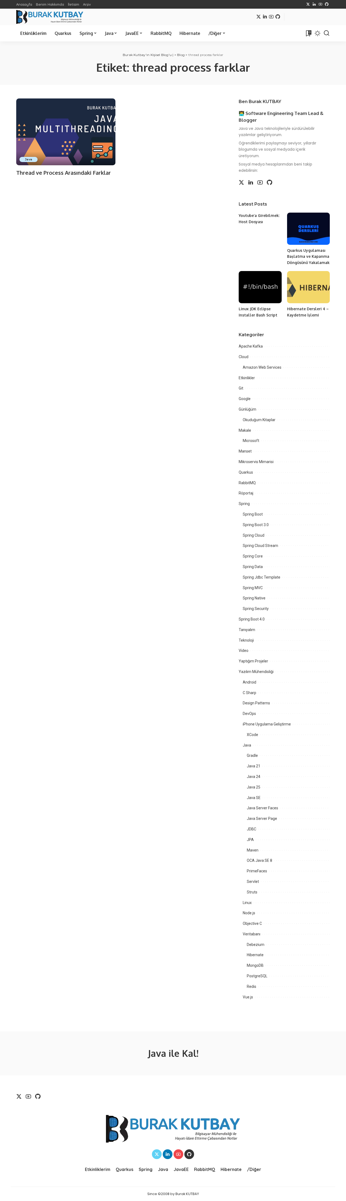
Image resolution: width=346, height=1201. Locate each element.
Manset (245, 451)
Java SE (254, 798)
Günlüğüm (247, 409)
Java (28, 159)
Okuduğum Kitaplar (259, 420)
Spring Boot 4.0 (252, 619)
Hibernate (255, 955)
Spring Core (253, 556)
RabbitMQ (247, 483)
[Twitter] (308, 4)
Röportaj (246, 493)
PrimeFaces (257, 871)
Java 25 (253, 787)
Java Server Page (262, 818)
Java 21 (253, 766)
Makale (245, 430)
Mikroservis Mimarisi (256, 462)
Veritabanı (251, 934)
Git (241, 388)
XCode (252, 735)
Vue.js (248, 997)
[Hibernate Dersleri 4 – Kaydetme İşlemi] (308, 287)
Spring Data (253, 567)
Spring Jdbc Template (261, 577)
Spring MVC (253, 588)
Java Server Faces (262, 808)
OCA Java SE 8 (259, 860)
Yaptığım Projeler (253, 661)
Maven (252, 850)
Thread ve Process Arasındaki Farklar (63, 172)
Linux (247, 902)
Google (245, 399)
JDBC (251, 829)
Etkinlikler (247, 378)
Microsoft (251, 440)
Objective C (252, 923)
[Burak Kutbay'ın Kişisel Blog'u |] (49, 17)
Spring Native (254, 598)
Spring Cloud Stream (260, 545)
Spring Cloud (253, 535)
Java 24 (253, 776)
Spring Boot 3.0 (256, 525)
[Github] (327, 4)
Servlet (253, 881)
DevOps (249, 713)
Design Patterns (256, 703)
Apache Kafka (251, 346)
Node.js (249, 913)
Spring (244, 503)
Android (249, 682)
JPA (250, 839)
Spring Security (256, 608)
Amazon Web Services (262, 367)
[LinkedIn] (314, 4)
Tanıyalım (247, 630)
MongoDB (255, 965)
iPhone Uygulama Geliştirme (267, 724)
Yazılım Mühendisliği (256, 671)
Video (243, 650)
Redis (251, 986)
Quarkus (246, 472)
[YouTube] (320, 4)
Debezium (255, 944)
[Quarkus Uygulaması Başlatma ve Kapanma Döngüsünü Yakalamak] (308, 229)
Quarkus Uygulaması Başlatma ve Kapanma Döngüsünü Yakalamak (308, 256)
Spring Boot (253, 514)
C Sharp (249, 693)
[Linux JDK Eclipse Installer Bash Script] (260, 287)
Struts (252, 892)
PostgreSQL (257, 976)
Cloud (243, 357)
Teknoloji (246, 640)
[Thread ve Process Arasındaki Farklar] (65, 132)
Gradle (252, 755)
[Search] (326, 33)
